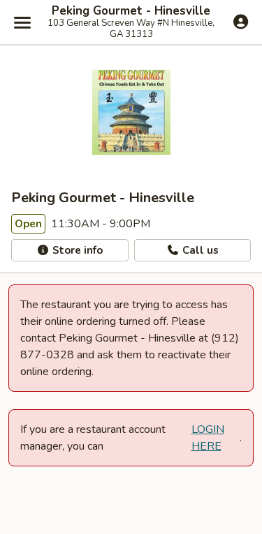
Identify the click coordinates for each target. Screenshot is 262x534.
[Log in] (240, 22)
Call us (199, 250)
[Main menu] (22, 22)
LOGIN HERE (207, 438)
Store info (76, 250)
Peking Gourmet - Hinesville (131, 11)
